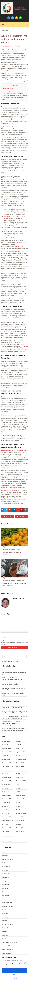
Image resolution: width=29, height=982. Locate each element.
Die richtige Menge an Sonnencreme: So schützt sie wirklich (13, 689)
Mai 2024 (5, 774)
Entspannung (6, 866)
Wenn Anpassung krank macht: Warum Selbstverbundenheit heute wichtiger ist (14, 672)
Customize (14, 974)
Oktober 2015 (20, 828)
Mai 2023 (5, 788)
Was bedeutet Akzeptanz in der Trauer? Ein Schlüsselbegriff (14, 707)
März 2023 (5, 792)
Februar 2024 (6, 777)
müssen (14, 121)
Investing (5, 728)
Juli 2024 (5, 770)
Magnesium (10, 326)
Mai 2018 (18, 806)
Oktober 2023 (6, 784)
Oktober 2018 (20, 802)
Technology (6, 722)
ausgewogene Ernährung (10, 490)
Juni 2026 (18, 741)
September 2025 (21, 752)
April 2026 (19, 745)
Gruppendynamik (7, 881)
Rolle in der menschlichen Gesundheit (12, 93)
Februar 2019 (20, 799)
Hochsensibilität (7, 906)
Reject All (14, 978)
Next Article (21, 516)
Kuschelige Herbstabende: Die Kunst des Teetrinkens (14, 584)
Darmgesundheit (7, 859)
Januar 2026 (19, 748)
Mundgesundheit (7, 924)
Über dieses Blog (7, 949)
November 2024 (7, 763)
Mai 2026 (5, 745)
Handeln (5, 888)
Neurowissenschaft (8, 928)
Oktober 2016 (20, 817)
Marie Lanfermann (7, 46)
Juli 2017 (5, 810)
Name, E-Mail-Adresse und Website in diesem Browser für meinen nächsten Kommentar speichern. (14, 642)
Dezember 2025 (7, 752)
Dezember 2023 (7, 781)
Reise (4, 939)
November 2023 (21, 781)
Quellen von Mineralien (8, 92)
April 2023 (19, 788)
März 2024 (19, 774)
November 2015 (7, 828)
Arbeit (4, 852)
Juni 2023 (18, 784)
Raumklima (5, 935)
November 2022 (7, 795)
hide (17, 85)
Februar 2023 (20, 792)
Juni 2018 (5, 806)
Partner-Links (6, 841)
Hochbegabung (7, 903)
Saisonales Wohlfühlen (9, 942)
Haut (21, 116)
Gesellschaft (6, 874)
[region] (14, 968)
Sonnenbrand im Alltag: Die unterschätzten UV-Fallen (10, 684)
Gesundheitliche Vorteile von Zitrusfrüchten (12, 553)
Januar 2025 (6, 759)
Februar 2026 (6, 748)
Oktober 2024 (20, 763)
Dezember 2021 (7, 799)
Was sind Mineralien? (7, 88)
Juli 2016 (5, 824)
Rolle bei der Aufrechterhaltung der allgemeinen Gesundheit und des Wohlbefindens (14, 363)
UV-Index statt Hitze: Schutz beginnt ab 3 (13, 694)
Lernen (4, 921)
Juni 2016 (18, 824)
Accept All (14, 970)
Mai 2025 (18, 755)
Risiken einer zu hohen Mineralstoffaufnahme (14, 95)
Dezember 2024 (21, 759)
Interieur (5, 910)
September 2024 (7, 766)
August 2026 (6, 741)
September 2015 (7, 831)
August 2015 (20, 831)
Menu (4, 24)
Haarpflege (5, 884)
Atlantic (4, 706)
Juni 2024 (18, 770)
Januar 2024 (19, 777)
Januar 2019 (6, 802)
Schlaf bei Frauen (7, 946)
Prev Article (8, 516)
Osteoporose (20, 246)
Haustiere (5, 892)
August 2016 (20, 820)
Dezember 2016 (21, 813)
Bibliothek (5, 856)
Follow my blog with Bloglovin (12, 661)
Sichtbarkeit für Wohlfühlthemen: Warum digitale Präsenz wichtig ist (13, 678)
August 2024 (20, 766)
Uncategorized (6, 953)
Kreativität (5, 917)
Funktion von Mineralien (8, 90)
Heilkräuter (6, 899)
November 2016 (7, 817)
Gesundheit (6, 877)
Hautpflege (6, 895)
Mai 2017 (18, 810)
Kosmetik (5, 913)
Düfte (4, 863)
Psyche (4, 931)
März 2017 (5, 813)
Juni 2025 (5, 755)
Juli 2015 (5, 835)
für (1, 81)
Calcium (22, 203)
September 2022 (21, 795)
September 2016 (7, 820)
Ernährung (5, 30)
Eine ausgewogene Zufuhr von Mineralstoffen (13, 450)
